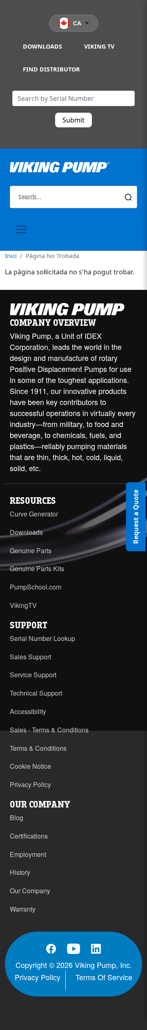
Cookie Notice (30, 766)
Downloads (42, 46)
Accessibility (28, 711)
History (20, 872)
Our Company (30, 890)
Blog (16, 817)
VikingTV (23, 605)
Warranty (23, 909)
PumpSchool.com (35, 587)
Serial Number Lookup (42, 638)
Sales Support (30, 656)
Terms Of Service (104, 977)
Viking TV (99, 46)
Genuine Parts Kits (37, 568)
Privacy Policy (30, 784)
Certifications (29, 836)
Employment (28, 854)
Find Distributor (51, 69)
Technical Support (36, 693)
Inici (11, 255)
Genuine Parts (30, 550)
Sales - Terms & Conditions (49, 729)
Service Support (33, 674)
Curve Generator (34, 513)
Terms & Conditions (38, 748)
